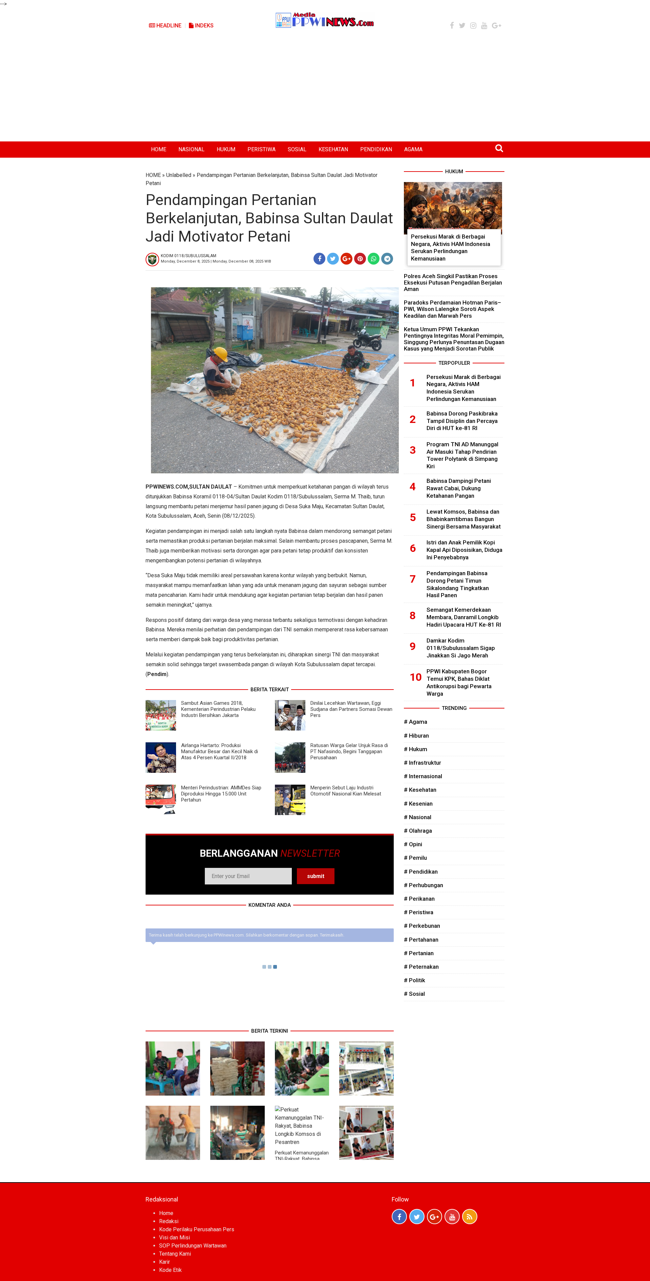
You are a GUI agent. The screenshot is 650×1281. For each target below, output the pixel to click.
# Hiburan (416, 735)
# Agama (415, 721)
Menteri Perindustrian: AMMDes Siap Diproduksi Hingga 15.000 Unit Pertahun (221, 794)
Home (166, 1213)
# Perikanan (419, 898)
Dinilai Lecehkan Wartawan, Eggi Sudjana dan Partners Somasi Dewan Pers (351, 709)
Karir (164, 1262)
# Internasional (423, 776)
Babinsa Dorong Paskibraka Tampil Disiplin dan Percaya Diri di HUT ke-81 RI (462, 421)
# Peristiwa (418, 912)
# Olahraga (418, 830)
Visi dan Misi (174, 1237)
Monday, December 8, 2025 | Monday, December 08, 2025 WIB (216, 261)
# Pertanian (419, 953)
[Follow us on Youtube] (452, 1216)
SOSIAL (297, 149)
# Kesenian (418, 803)
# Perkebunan (422, 925)
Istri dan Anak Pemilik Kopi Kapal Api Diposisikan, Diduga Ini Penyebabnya (464, 550)
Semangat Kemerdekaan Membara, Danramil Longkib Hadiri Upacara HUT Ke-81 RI (464, 617)
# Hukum (415, 749)
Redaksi (168, 1221)
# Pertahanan (421, 939)
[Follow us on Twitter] (417, 1216)
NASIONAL (191, 149)
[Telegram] (387, 259)
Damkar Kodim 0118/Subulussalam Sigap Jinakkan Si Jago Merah (461, 648)
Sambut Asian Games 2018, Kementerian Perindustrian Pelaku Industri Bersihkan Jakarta (218, 709)
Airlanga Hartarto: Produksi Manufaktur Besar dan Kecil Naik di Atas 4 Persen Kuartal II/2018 (219, 751)
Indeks (204, 25)
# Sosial (414, 993)
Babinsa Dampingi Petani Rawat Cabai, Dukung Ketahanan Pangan (459, 488)
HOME (158, 149)
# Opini (413, 844)
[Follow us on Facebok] (399, 1216)
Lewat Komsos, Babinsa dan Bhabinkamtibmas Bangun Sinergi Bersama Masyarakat (464, 519)
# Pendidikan (421, 871)
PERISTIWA (261, 149)
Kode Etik (170, 1270)
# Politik (414, 980)
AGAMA (413, 149)
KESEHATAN (333, 149)
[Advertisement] (325, 90)
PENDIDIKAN (376, 149)
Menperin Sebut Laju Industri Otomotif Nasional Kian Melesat (345, 791)
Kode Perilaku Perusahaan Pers (196, 1229)
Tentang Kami (175, 1254)
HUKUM (226, 149)
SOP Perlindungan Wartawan (192, 1245)
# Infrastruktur (422, 762)
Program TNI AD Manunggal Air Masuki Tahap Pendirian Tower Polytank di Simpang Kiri (462, 455)
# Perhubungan (423, 885)
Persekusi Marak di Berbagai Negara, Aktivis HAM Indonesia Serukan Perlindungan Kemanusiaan (450, 247)
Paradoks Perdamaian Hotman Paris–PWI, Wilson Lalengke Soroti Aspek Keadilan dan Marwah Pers (452, 309)
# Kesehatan (420, 789)
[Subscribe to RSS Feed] (469, 1216)
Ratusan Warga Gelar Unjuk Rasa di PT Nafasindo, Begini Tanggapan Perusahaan (349, 751)
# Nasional (417, 817)
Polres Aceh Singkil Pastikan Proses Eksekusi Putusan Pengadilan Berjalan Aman (453, 282)
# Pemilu (415, 857)
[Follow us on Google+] (434, 1216)
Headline (168, 25)
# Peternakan (421, 966)
